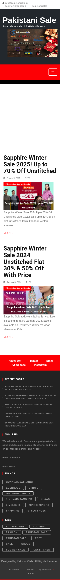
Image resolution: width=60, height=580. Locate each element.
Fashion (12, 532)
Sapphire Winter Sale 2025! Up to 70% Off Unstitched (30, 164)
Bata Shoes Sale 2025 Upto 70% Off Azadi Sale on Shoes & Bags (29, 388)
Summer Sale (15, 549)
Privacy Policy (11, 458)
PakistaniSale (16, 538)
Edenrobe (13, 487)
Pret (38, 538)
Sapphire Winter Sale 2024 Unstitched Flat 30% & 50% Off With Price (25, 261)
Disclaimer (9, 466)
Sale (9, 543)
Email (31, 573)
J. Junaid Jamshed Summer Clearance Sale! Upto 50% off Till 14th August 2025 (30, 397)
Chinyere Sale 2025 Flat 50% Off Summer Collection (28, 415)
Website (46, 569)
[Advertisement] (30, 116)
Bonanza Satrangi (19, 482)
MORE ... (9, 233)
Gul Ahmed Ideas (18, 493)
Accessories (15, 526)
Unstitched (42, 549)
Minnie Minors (39, 505)
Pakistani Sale (36, 532)
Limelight (13, 505)
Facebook (14, 569)
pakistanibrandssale (15, 5)
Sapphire (12, 510)
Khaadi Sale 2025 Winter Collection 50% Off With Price (29, 406)
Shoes (25, 543)
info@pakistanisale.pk (16, 2)
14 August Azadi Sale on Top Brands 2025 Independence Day (29, 424)
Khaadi (46, 499)
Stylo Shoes (37, 510)
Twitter (30, 569)
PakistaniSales (39, 5)
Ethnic (33, 487)
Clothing (40, 526)
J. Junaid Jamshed (19, 499)
